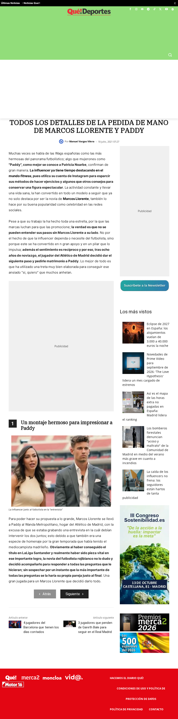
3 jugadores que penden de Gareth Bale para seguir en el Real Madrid (95, 627)
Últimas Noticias (10, 3)
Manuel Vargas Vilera (81, 141)
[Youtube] (166, 9)
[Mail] (142, 9)
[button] (170, 55)
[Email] (91, 651)
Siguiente (73, 594)
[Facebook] (130, 9)
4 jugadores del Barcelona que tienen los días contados (41, 627)
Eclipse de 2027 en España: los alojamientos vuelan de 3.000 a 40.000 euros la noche (158, 335)
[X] (160, 9)
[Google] (172, 9)
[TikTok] (154, 9)
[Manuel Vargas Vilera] (62, 141)
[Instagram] (136, 9)
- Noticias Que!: (31, 3)
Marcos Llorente (76, 199)
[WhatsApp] (61, 651)
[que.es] (88, 12)
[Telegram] (148, 9)
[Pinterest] (51, 651)
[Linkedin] (81, 651)
